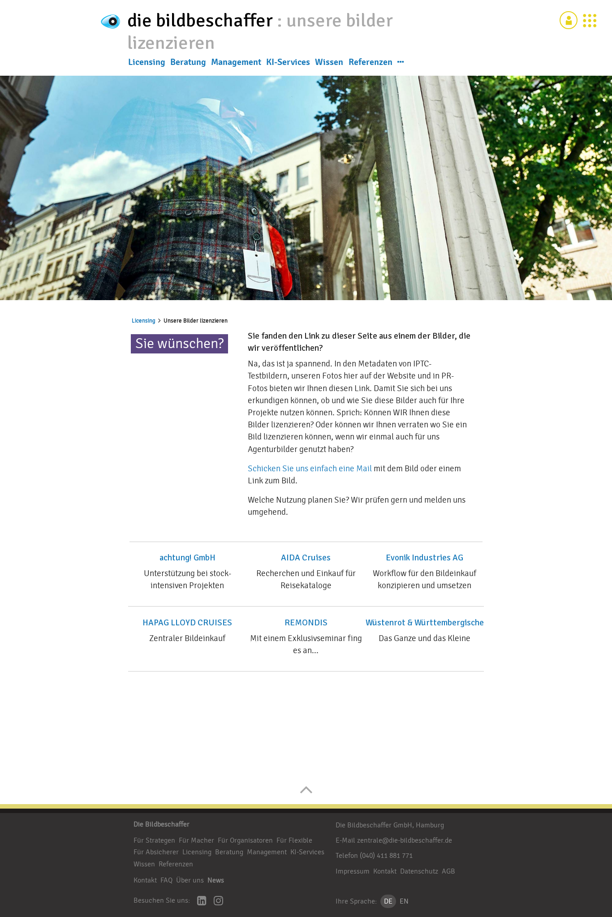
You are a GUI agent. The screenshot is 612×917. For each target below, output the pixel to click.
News (215, 880)
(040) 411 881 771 (386, 856)
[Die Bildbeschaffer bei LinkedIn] (202, 901)
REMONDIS (306, 622)
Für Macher (196, 840)
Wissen (329, 62)
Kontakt (145, 880)
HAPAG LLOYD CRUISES (187, 622)
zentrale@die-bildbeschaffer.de (404, 840)
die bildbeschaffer (202, 20)
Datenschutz (419, 871)
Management (236, 62)
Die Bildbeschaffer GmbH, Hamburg (390, 825)
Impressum (353, 871)
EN (404, 901)
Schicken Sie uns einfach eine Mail (310, 469)
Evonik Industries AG (424, 557)
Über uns (190, 880)
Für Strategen (154, 840)
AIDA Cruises (306, 557)
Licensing (146, 62)
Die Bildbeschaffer (162, 824)
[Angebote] (590, 20)
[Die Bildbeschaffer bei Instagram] (218, 901)
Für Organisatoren (245, 840)
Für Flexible (294, 840)
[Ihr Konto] (569, 20)
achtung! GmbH (187, 557)
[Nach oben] (306, 794)
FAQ (166, 880)
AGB (448, 871)
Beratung (188, 62)
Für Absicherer (156, 852)
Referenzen (370, 62)
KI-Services (288, 62)
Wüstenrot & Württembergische (425, 622)
